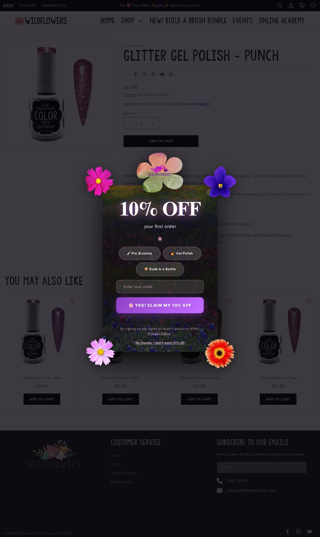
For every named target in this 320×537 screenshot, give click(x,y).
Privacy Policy (159, 333)
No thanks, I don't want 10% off (160, 343)
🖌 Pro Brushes (139, 253)
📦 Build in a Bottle (160, 269)
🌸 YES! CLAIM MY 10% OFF (160, 305)
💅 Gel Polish (182, 253)
